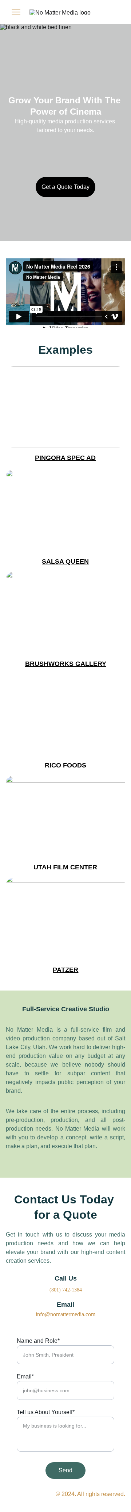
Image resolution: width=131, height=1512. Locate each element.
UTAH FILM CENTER (65, 867)
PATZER (65, 969)
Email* (25, 1376)
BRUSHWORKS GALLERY (65, 663)
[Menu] (16, 12)
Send (65, 1470)
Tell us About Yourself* (46, 1412)
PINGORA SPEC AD (65, 457)
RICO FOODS (65, 765)
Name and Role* (38, 1341)
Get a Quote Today (65, 187)
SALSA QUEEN (65, 561)
